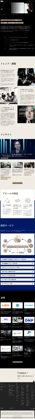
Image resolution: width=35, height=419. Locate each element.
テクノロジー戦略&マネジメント (32, 395)
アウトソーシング (32, 386)
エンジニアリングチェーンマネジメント (27, 400)
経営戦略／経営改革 (27, 386)
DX (9, 396)
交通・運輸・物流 (22, 393)
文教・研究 (22, 402)
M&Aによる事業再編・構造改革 (11, 391)
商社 (16, 400)
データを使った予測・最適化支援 (9, 279)
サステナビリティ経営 (11, 395)
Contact (22, 372)
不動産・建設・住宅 (22, 395)
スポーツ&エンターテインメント (22, 398)
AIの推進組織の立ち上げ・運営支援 (9, 263)
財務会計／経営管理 (27, 405)
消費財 (22, 387)
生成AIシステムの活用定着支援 (8, 275)
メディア (22, 396)
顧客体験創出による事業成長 (12, 386)
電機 (16, 389)
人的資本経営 (10, 392)
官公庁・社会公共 (22, 401)
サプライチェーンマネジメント (27, 398)
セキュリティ (32, 390)
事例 (21, 14)
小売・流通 (22, 388)
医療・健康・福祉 (22, 404)
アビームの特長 (13, 14)
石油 (16, 393)
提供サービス (18, 14)
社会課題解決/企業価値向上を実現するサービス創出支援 (14, 259)
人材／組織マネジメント (27, 403)
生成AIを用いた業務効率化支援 (8, 271)
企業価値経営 (10, 389)
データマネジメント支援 (7, 283)
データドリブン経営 (27, 388)
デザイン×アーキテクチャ (32, 393)
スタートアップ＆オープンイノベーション (27, 391)
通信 (21, 391)
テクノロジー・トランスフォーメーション (32, 398)
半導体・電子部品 (17, 387)
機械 (16, 390)
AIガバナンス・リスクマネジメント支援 (10, 267)
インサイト (8, 14)
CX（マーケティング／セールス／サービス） (27, 394)
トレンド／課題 (3, 14)
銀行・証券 (17, 395)
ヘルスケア (17, 394)
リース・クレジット (17, 398)
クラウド (32, 389)
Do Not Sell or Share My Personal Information (17, 417)
